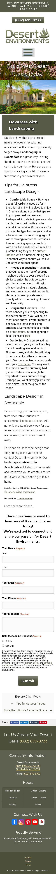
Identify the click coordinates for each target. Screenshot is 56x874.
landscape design (31, 420)
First (5, 553)
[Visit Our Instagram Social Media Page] (21, 822)
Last (5, 567)
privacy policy (32, 662)
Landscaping (25, 498)
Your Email (13, 582)
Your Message (15, 613)
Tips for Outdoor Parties (30, 703)
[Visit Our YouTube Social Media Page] (35, 822)
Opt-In (8, 641)
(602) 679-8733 (28, 20)
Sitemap (28, 857)
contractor (24, 364)
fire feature (18, 331)
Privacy (28, 861)
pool (27, 335)
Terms (28, 865)
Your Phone (13, 598)
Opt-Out (9, 645)
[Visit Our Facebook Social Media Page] (14, 822)
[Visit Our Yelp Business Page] (41, 822)
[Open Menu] (28, 52)
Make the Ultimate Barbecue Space (25, 710)
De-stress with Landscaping (19, 492)
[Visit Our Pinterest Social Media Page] (28, 822)
